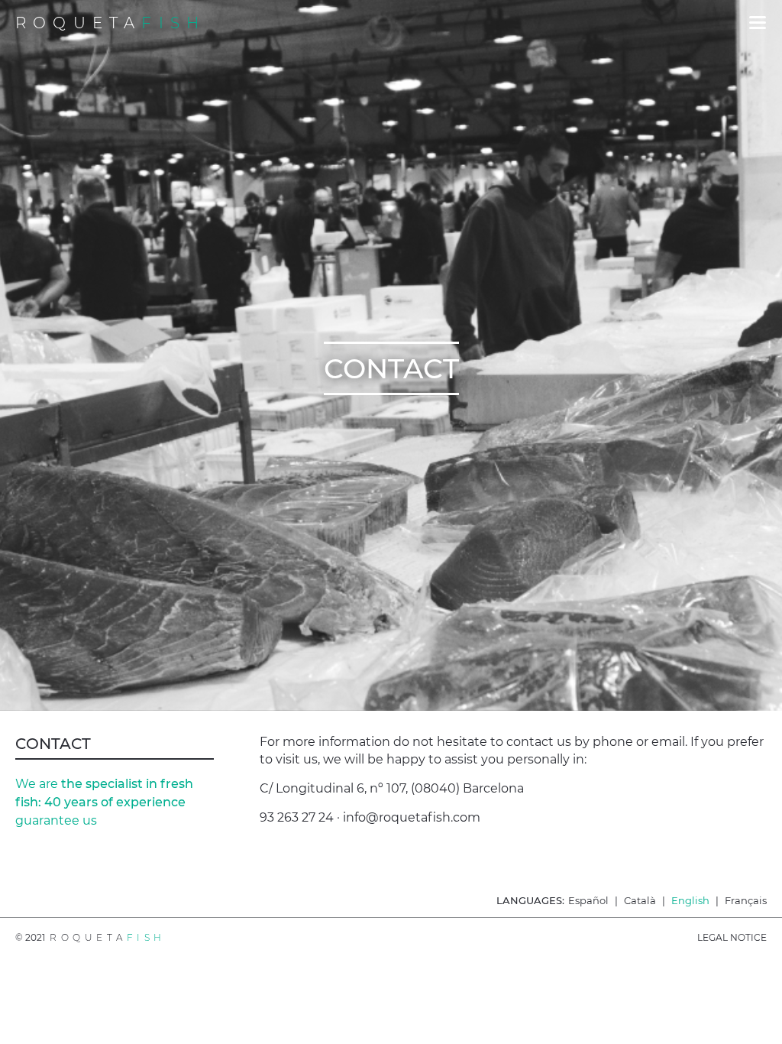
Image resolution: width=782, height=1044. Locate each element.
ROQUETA (110, 23)
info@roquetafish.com (411, 817)
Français (746, 900)
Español (588, 900)
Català (640, 900)
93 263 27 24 (297, 817)
